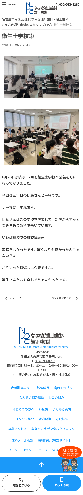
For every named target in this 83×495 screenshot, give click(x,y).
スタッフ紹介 (24, 418)
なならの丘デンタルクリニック (53, 428)
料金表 (43, 409)
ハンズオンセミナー (65, 298)
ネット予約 (62, 482)
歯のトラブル (63, 387)
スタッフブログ (41, 8)
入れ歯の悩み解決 (31, 397)
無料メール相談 (22, 440)
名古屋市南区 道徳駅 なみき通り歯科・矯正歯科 (35, 19)
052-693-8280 (67, 4)
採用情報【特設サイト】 (55, 440)
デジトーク (13, 298)
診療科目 (43, 387)
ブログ (12, 449)
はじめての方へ (23, 409)
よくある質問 (61, 409)
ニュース (42, 449)
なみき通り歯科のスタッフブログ (27, 24)
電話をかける (21, 482)
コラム (26, 449)
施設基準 (61, 418)
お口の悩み (56, 397)
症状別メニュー (22, 387)
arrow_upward (41, 464)
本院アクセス (17, 428)
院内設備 (45, 418)
